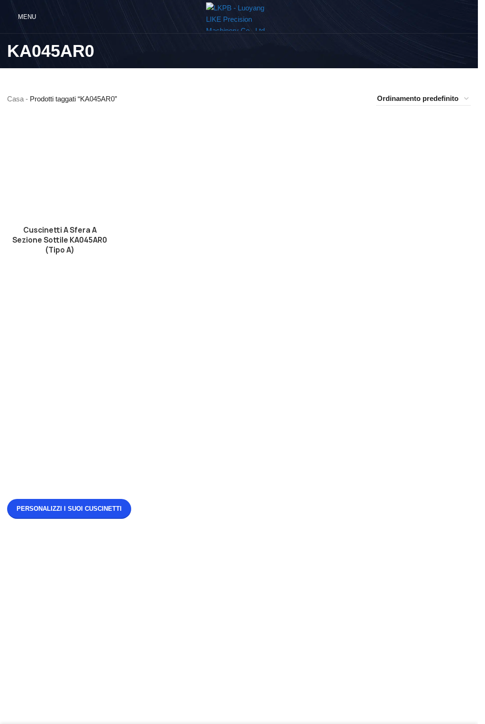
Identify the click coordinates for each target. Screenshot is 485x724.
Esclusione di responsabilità (58, 619)
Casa (15, 99)
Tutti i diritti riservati (254, 712)
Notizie (25, 570)
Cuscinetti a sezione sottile (215, 619)
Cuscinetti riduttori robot (210, 635)
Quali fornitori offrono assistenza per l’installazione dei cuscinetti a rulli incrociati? (379, 411)
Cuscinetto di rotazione (209, 570)
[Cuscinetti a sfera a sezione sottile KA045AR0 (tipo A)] (59, 167)
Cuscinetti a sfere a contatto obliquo (70, 635)
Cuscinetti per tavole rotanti (216, 602)
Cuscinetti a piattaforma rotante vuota (72, 651)
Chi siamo (30, 586)
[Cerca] (467, 16)
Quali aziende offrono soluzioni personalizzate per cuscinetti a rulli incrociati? (383, 503)
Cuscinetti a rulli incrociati (213, 586)
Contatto (28, 602)
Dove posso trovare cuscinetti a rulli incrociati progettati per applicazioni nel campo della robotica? (381, 459)
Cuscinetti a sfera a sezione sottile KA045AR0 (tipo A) (59, 240)
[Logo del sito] (239, 16)
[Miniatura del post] (271, 415)
